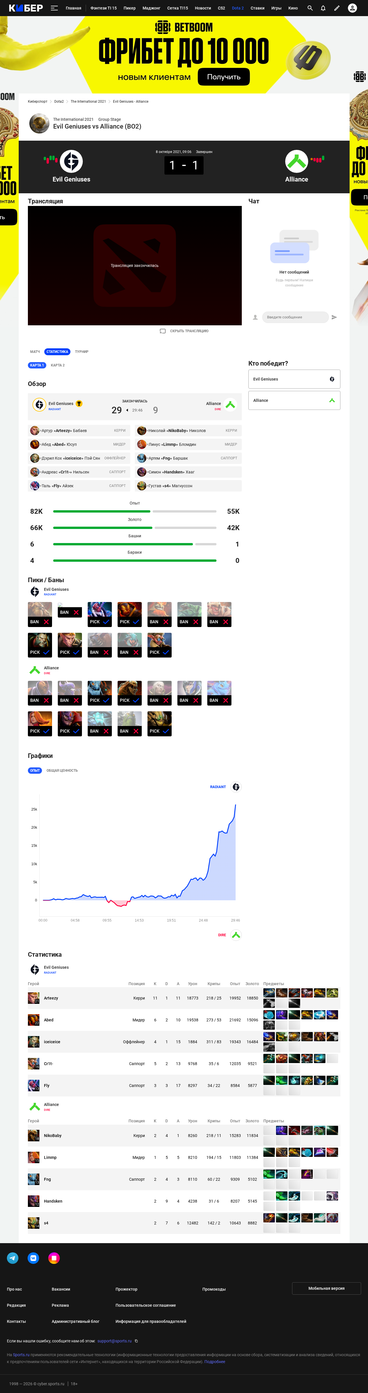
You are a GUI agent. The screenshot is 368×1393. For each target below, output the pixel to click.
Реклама (60, 1305)
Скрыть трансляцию (189, 331)
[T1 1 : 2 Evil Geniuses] (45, 158)
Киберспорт (37, 102)
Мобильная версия (326, 1288)
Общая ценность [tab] (62, 771)
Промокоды (214, 1289)
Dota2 (59, 102)
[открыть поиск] (310, 8)
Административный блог (75, 1321)
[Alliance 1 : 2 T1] (314, 159)
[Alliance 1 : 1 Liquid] (311, 159)
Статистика (57, 352)
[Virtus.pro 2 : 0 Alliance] (320, 160)
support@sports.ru (114, 1341)
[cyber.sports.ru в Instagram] (55, 1259)
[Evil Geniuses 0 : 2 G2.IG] (56, 160)
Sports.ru (21, 1354)
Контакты (16, 1321)
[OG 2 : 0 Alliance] (317, 160)
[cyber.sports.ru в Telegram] (14, 1259)
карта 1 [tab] (37, 365)
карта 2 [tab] (58, 365)
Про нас (14, 1289)
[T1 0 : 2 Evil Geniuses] (53, 158)
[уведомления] (323, 8)
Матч (35, 352)
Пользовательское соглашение (146, 1305)
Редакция (16, 1305)
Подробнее (214, 1361)
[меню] (54, 8)
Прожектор (126, 1289)
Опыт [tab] (35, 771)
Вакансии (61, 1289)
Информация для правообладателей (151, 1321)
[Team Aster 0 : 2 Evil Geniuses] (50, 158)
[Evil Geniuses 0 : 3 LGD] (48, 161)
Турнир (82, 352)
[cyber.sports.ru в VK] (34, 1259)
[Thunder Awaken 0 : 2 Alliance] (323, 158)
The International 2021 (88, 102)
